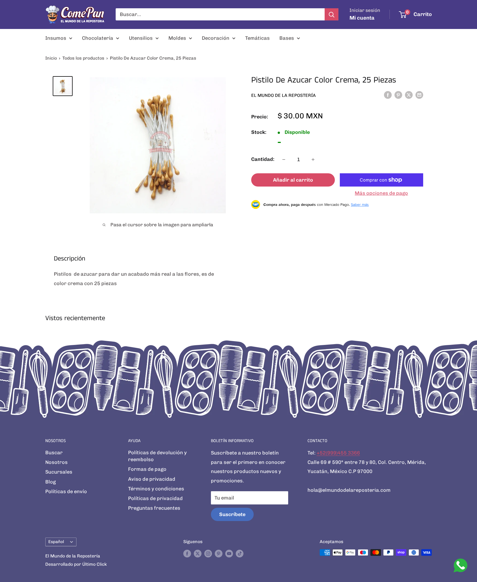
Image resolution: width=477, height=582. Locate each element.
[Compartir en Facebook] (388, 95)
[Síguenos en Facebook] (187, 553)
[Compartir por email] (419, 95)
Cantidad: (262, 159)
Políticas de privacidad (155, 498)
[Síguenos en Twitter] (198, 553)
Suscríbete (232, 514)
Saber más (360, 204)
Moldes (177, 38)
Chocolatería (97, 38)
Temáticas (257, 38)
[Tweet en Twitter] (409, 95)
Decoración (215, 38)
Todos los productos (83, 58)
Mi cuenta (362, 18)
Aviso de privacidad (151, 479)
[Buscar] (331, 14)
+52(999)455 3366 (338, 453)
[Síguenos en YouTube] (229, 553)
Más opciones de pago (381, 193)
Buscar (54, 453)
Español (56, 541)
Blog (50, 482)
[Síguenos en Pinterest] (218, 553)
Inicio (51, 58)
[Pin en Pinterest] (398, 95)
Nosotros (56, 462)
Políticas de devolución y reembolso (157, 456)
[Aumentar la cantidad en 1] (313, 159)
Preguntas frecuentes (154, 508)
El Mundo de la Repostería (283, 95)
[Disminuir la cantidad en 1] (284, 159)
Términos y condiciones (156, 489)
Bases (286, 38)
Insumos (55, 38)
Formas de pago (147, 469)
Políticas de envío (66, 491)
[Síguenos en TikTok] (239, 553)
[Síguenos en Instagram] (208, 553)
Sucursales (58, 472)
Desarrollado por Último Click (76, 564)
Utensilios (141, 38)
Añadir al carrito (293, 180)
